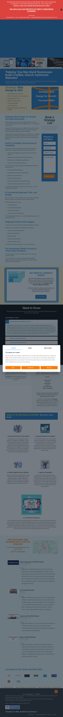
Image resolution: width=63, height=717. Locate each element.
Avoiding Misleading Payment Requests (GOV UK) (44, 17)
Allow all (49, 367)
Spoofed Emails (10, 17)
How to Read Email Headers (22, 17)
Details (30, 348)
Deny (13, 367)
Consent (13, 348)
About (48, 348)
